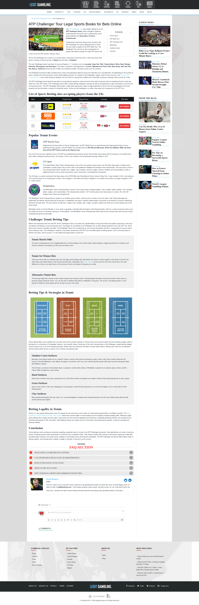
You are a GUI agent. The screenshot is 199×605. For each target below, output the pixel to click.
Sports (107, 7)
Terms (61, 586)
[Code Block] (71, 520)
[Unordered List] (64, 520)
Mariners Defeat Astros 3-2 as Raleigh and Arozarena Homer (160, 68)
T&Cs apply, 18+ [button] (83, 109)
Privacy (53, 586)
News (149, 7)
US (71, 64)
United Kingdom (72, 556)
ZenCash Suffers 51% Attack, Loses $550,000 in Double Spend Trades (149, 568)
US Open (113, 51)
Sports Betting (37, 565)
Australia (108, 12)
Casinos (35, 556)
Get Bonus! (124, 106)
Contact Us (43, 586)
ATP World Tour (115, 39)
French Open (114, 36)
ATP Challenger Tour (116, 42)
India (134, 12)
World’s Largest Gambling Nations (160, 185)
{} (77, 520)
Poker (85, 7)
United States (71, 553)
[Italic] (52, 520)
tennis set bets (88, 262)
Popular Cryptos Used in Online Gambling (159, 142)
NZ (117, 12)
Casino (96, 7)
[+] (80, 520)
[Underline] (55, 520)
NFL (138, 7)
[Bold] (48, 520)
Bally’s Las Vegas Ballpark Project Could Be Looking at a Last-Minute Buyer (154, 53)
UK (85, 12)
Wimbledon (113, 45)
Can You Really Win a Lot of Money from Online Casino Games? (152, 129)
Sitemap (70, 586)
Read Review (67, 108)
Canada (77, 12)
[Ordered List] (61, 520)
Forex (128, 7)
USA (68, 12)
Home (49, 12)
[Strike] (58, 520)
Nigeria (125, 12)
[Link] (74, 520)
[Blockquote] (68, 520)
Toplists (59, 12)
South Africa (95, 12)
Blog (149, 12)
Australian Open (115, 48)
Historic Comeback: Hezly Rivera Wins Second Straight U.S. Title (161, 83)
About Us (32, 586)
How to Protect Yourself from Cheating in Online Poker (160, 172)
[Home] (32, 18)
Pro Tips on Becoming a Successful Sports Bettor (160, 156)
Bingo (117, 7)
